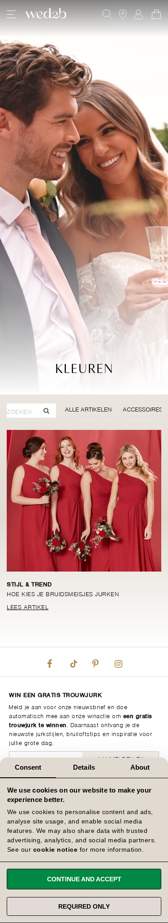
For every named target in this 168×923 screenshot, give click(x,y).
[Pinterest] (95, 662)
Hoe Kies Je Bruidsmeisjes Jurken (63, 593)
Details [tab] (84, 767)
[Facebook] (49, 662)
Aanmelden (138, 14)
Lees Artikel (27, 606)
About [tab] (140, 767)
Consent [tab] (28, 767)
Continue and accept (84, 879)
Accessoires (143, 408)
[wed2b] (46, 14)
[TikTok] (73, 662)
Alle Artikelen (88, 408)
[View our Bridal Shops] (122, 14)
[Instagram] (119, 662)
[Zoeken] (46, 410)
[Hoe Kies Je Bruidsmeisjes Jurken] (84, 500)
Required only (84, 906)
